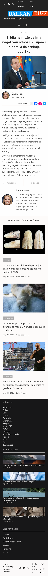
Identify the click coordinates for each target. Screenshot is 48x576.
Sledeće (35, 182)
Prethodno (11, 182)
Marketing (7, 549)
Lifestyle (7, 260)
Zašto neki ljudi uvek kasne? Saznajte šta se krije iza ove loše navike (23, 518)
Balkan (5, 410)
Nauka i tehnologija (11, 434)
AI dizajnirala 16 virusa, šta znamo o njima (18, 482)
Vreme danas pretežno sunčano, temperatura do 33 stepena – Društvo (22, 499)
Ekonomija (8, 376)
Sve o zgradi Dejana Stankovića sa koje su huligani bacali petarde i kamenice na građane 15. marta (23, 385)
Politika (24, 32)
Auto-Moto (7, 407)
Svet (4, 442)
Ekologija (7, 418)
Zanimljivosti (8, 318)
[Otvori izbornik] (18, 25)
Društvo (6, 415)
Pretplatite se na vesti (25, 7)
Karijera (6, 545)
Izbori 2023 (7, 426)
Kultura (5, 429)
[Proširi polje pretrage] (27, 25)
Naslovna (21, 2)
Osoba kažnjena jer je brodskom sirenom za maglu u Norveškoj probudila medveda (24, 327)
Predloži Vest (8, 538)
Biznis (5, 413)
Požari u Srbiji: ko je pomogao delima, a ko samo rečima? (24, 465)
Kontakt (6, 552)
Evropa (6, 423)
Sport (5, 439)
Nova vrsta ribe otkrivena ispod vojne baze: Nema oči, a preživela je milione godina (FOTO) (22, 269)
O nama (30, 2)
